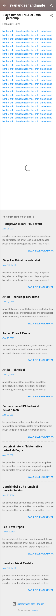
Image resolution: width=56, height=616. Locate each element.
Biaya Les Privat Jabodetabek (21, 260)
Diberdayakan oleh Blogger (30, 604)
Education (35, 610)
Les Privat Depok (13, 527)
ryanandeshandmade (27, 5)
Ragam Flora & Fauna (16, 333)
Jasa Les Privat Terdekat (18, 563)
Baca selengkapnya (41, 250)
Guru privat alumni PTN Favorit (22, 224)
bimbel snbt (8, 31)
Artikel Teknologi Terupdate (20, 296)
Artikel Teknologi (13, 369)
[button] (52, 15)
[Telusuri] (52, 6)
